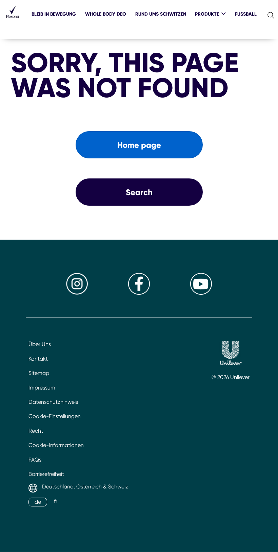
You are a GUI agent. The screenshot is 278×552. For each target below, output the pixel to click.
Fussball (246, 14)
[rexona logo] (12, 19)
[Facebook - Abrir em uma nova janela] (139, 293)
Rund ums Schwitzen (160, 14)
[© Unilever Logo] (230, 354)
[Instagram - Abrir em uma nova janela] (77, 293)
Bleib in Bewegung (54, 14)
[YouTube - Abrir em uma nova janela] (201, 293)
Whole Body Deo (105, 14)
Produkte (207, 14)
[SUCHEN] (271, 14)
